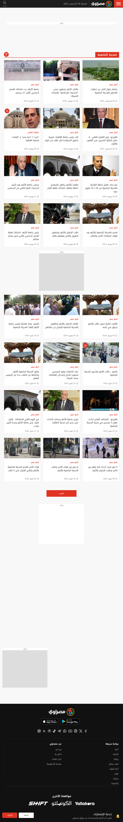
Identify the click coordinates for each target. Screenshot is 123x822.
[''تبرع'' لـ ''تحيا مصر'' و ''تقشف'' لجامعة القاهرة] (22, 118)
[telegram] (59, 731)
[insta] (75, 731)
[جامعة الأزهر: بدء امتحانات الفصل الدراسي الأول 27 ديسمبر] (22, 70)
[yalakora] (85, 803)
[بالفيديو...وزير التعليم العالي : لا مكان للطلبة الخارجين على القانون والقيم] (100, 118)
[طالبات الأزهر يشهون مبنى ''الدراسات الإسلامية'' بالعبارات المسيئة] (61, 70)
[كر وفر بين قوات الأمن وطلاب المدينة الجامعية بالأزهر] (61, 448)
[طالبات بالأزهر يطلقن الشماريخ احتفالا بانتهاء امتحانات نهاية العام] (61, 166)
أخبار (116, 749)
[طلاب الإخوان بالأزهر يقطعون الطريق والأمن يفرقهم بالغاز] (61, 213)
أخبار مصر (113, 84)
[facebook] (85, 731)
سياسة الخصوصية (54, 764)
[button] (118, 3)
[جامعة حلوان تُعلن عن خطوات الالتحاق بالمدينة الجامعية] (100, 70)
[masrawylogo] (61, 712)
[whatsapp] (64, 731)
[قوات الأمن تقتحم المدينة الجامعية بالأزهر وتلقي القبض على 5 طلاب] (22, 448)
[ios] (50, 721)
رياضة (116, 759)
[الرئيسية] (101, 4)
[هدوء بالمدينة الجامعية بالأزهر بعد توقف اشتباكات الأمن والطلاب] (100, 213)
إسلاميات (114, 783)
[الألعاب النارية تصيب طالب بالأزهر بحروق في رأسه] (100, 305)
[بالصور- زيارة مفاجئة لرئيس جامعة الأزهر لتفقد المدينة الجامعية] (22, 305)
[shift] (38, 803)
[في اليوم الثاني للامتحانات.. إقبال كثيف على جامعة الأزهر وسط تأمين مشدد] (22, 400)
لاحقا (26, 815)
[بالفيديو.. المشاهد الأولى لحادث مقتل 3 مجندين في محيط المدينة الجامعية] (100, 400)
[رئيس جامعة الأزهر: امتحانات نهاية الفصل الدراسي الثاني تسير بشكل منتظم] (22, 213)
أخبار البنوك (113, 769)
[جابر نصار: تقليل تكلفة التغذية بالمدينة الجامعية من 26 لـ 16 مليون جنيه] (100, 166)
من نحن (59, 749)
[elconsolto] (61, 803)
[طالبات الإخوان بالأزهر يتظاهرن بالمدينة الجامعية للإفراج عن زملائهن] (61, 305)
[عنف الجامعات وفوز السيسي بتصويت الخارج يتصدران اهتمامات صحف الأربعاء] (61, 352)
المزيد (61, 493)
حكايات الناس (33, 132)
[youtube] (70, 731)
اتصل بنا (58, 754)
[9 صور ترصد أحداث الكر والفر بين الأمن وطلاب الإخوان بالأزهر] (100, 448)
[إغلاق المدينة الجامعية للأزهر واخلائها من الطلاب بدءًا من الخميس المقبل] (22, 352)
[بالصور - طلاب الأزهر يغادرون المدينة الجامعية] (100, 352)
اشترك (9, 815)
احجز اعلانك (57, 759)
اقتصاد (115, 754)
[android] (70, 721)
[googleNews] (39, 731)
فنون (116, 774)
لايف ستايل (113, 764)
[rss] (44, 731)
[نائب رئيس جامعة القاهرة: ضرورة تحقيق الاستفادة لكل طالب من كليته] (61, 118)
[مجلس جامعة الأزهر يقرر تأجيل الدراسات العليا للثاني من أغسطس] (22, 166)
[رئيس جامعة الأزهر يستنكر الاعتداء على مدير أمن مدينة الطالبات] (61, 400)
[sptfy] (49, 731)
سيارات (115, 778)
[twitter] (80, 731)
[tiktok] (54, 731)
